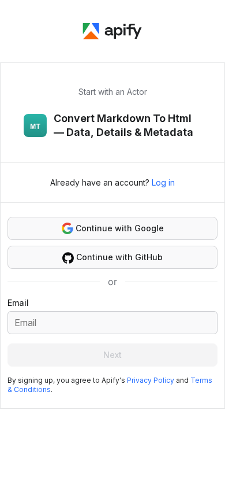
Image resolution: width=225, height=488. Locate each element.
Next (112, 355)
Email (18, 303)
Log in (163, 182)
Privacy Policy (150, 380)
